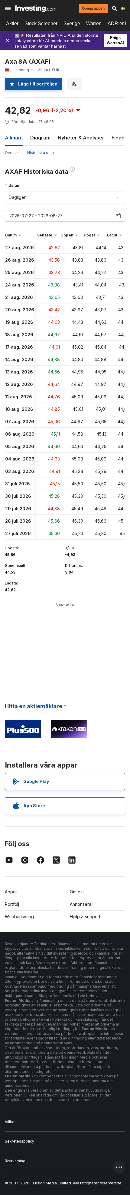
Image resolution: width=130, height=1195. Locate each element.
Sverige (71, 23)
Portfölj (12, 904)
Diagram (40, 138)
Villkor (10, 1122)
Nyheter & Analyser (81, 138)
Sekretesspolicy (19, 1141)
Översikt (12, 152)
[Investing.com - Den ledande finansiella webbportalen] (35, 8)
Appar (11, 891)
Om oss (77, 891)
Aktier (12, 23)
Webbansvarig (19, 916)
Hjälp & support (85, 916)
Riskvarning (15, 1161)
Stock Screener (40, 23)
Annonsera (80, 904)
